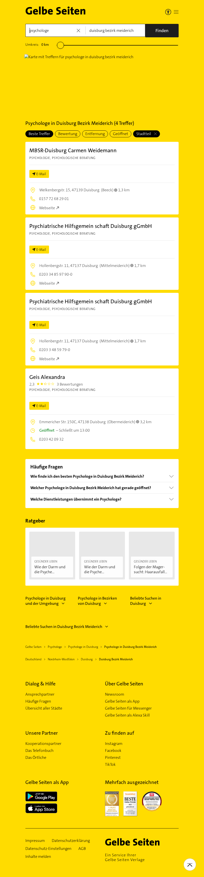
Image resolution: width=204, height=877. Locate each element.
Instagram (113, 743)
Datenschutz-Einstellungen (48, 848)
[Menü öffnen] (176, 12)
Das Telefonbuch (39, 750)
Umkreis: (37, 44)
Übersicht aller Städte (43, 708)
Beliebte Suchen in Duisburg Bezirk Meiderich (63, 626)
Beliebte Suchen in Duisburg (145, 601)
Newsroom (114, 694)
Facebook (113, 750)
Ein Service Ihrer (125, 857)
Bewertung (67, 133)
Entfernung (95, 133)
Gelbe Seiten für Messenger (128, 708)
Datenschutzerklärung (71, 840)
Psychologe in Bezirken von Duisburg (97, 601)
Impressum (35, 840)
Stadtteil (144, 133)
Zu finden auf (119, 733)
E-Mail (41, 174)
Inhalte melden (38, 856)
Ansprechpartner (39, 694)
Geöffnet (120, 133)
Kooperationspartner (43, 743)
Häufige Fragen (38, 701)
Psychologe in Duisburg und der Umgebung (45, 601)
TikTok (110, 764)
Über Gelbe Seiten (124, 683)
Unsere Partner (41, 733)
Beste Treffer (39, 133)
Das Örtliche (35, 757)
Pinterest (113, 757)
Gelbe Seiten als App (122, 701)
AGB (82, 848)
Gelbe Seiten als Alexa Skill (127, 715)
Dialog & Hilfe (40, 683)
